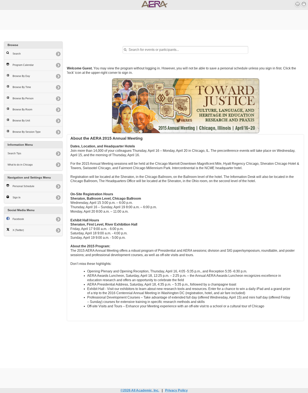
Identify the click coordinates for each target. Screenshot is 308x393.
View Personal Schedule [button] (297, 4)
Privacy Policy (176, 390)
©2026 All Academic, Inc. (139, 390)
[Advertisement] (154, 19)
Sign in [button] (304, 4)
